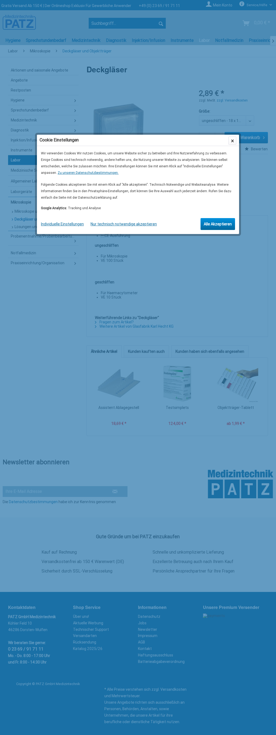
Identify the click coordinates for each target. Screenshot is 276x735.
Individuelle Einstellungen (62, 224)
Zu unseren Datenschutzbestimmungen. (88, 173)
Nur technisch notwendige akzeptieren (124, 224)
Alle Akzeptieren (218, 224)
